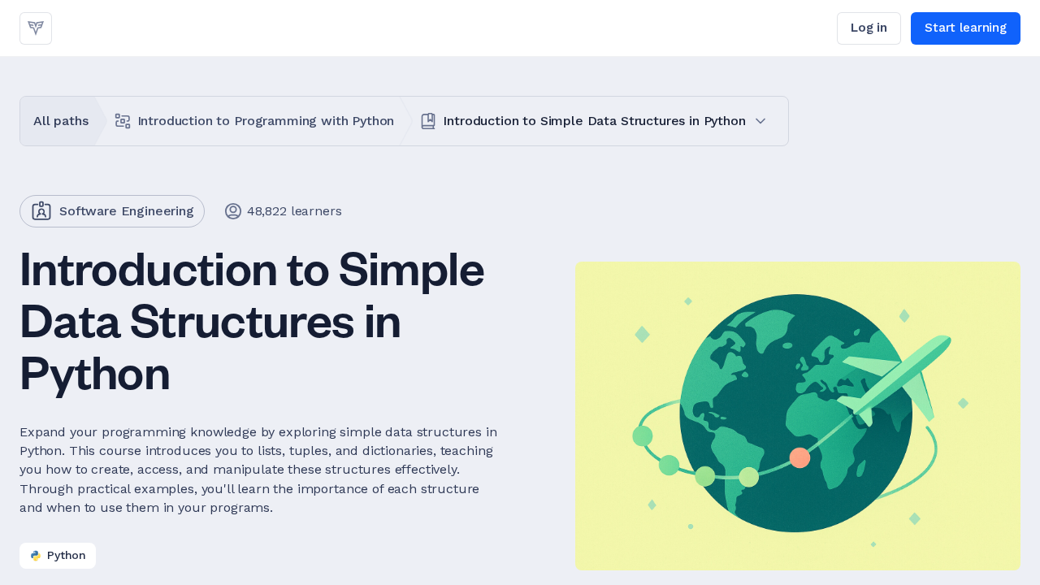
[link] (36, 28)
